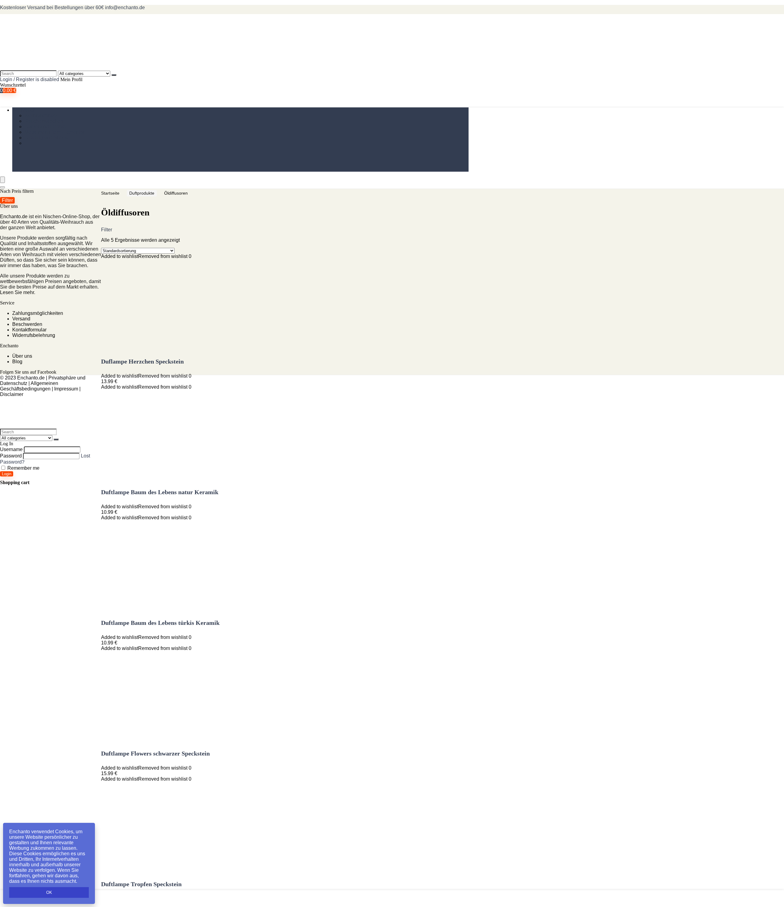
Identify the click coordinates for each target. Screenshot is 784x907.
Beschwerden (27, 324)
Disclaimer (11, 394)
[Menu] (2, 180)
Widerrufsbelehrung (33, 335)
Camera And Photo (45, 126)
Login (6, 474)
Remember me (23, 468)
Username (11, 449)
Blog (17, 361)
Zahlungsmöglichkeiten (37, 313)
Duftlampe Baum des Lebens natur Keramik (159, 492)
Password (11, 455)
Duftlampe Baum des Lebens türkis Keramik (160, 622)
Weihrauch (24, 110)
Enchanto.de (14, 216)
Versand (21, 318)
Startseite (110, 193)
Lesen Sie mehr (17, 292)
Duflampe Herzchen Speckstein (142, 361)
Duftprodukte (141, 193)
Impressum (66, 388)
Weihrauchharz (41, 115)
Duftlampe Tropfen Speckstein (141, 884)
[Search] (113, 75)
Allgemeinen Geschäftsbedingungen (29, 386)
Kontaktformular (29, 329)
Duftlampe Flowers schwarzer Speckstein (155, 753)
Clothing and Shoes (46, 137)
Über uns (22, 356)
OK (49, 892)
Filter (7, 200)
